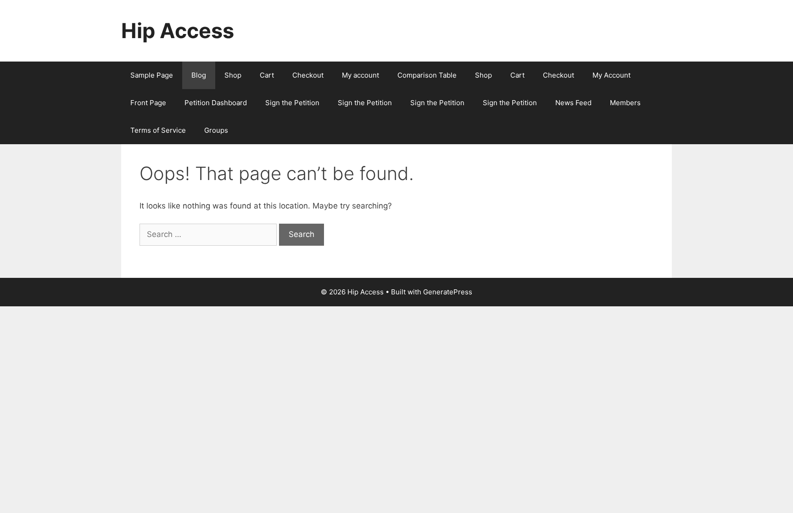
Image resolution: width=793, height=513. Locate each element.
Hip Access (177, 30)
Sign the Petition (292, 102)
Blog (198, 75)
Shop (232, 75)
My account (360, 75)
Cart (267, 75)
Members (625, 102)
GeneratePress (447, 292)
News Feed (573, 102)
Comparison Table (427, 75)
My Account (611, 75)
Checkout (308, 75)
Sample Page (151, 75)
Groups (216, 130)
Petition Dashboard (215, 102)
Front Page (148, 102)
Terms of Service (158, 130)
